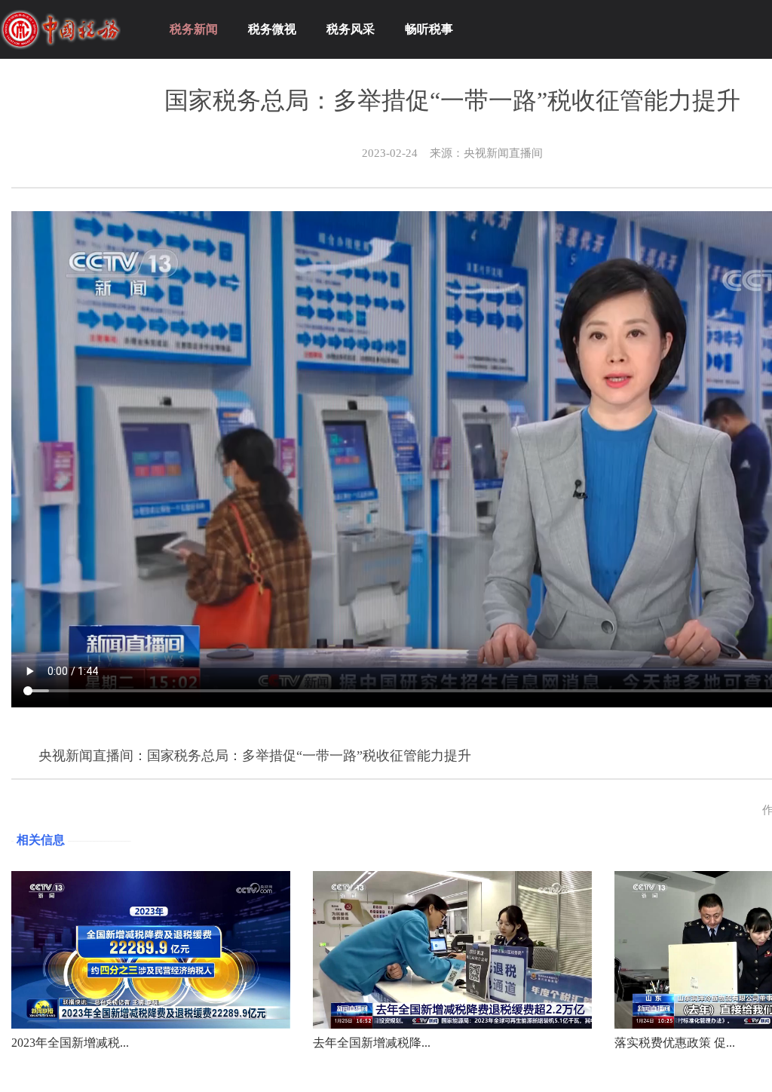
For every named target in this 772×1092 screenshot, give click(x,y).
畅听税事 (429, 29)
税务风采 (350, 29)
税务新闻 (194, 29)
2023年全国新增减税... (70, 1042)
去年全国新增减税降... (371, 1042)
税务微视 (272, 29)
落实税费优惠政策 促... (674, 1042)
